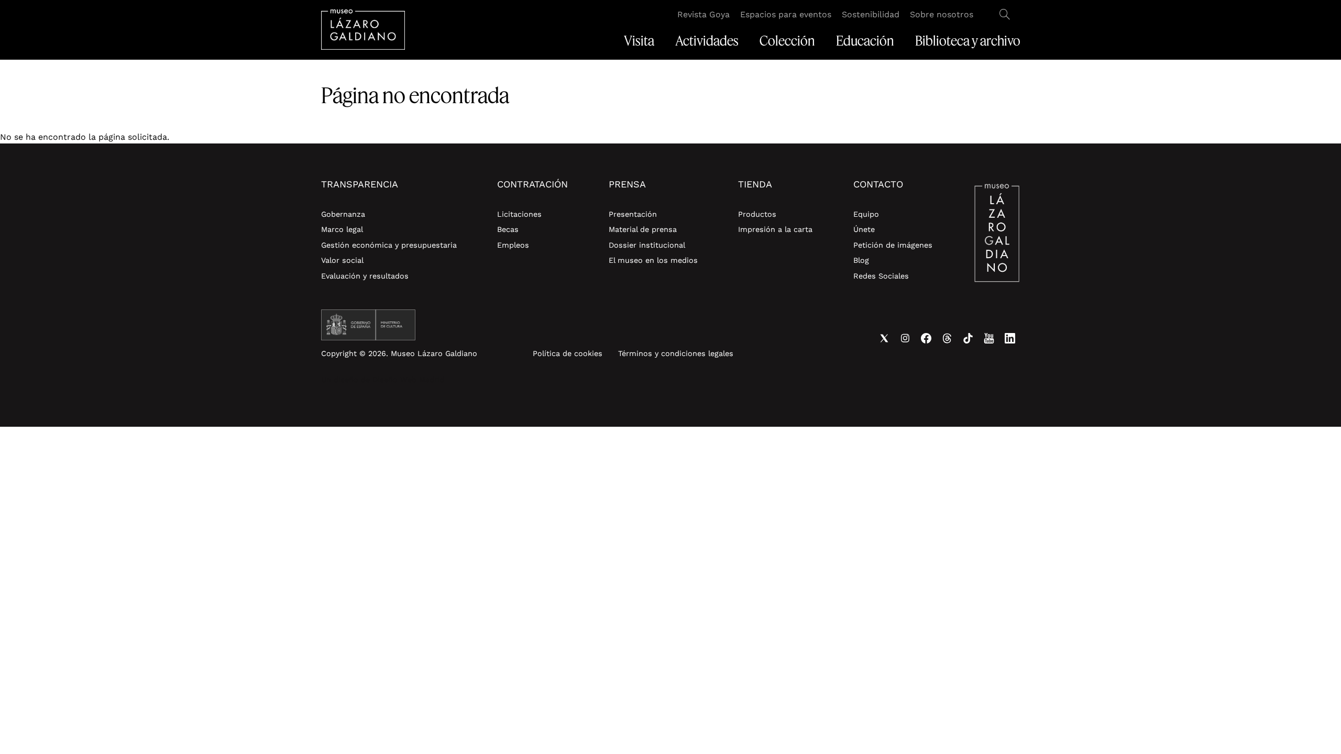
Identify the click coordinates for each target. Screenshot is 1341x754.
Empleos (513, 245)
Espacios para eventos (785, 14)
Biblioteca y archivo (967, 40)
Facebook (926, 338)
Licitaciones (519, 214)
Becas (508, 229)
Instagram (905, 338)
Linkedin (1010, 338)
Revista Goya (703, 14)
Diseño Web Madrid (408, 379)
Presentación (633, 214)
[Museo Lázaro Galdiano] (363, 29)
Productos (757, 214)
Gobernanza (343, 214)
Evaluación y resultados (365, 276)
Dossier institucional (647, 245)
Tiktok (968, 338)
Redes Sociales (881, 276)
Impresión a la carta (775, 229)
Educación (865, 40)
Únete (864, 229)
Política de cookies (567, 353)
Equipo (866, 214)
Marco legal (342, 229)
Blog (861, 260)
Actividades (707, 40)
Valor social (342, 260)
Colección (787, 40)
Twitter (884, 338)
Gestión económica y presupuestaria (389, 245)
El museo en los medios (653, 260)
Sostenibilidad (870, 14)
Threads (947, 338)
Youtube (989, 338)
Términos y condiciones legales (675, 353)
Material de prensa (643, 229)
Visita (639, 40)
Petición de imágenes (892, 245)
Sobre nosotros (941, 14)
